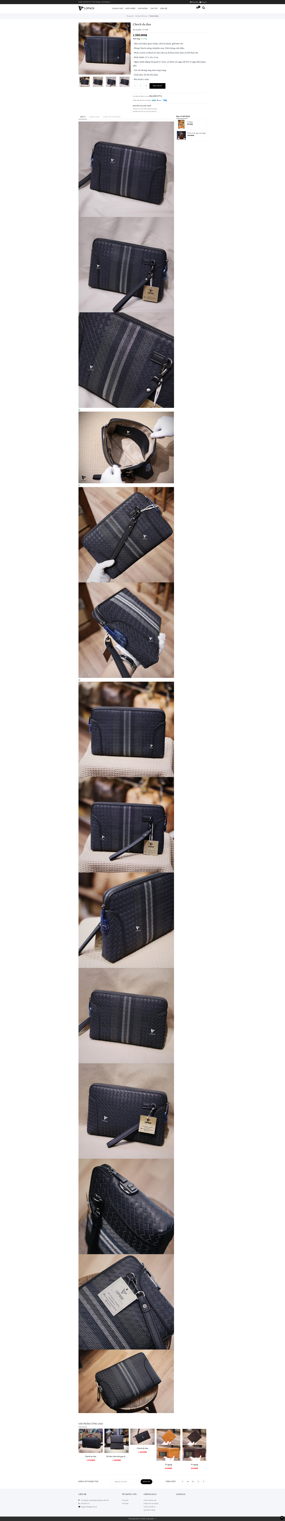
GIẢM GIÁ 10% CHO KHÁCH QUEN (145, 109)
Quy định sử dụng (149, 1510)
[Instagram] (198, 1481)
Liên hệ (163, 8)
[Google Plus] (193, 1481)
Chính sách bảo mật (150, 1500)
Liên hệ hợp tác (106, 2)
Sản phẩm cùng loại (90, 1424)
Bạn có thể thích (183, 117)
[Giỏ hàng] (197, 8)
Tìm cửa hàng (96, 2)
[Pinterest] (203, 1481)
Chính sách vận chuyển (151, 1503)
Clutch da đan (90, 1457)
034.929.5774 (87, 2)
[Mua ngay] (96, 1440)
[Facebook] (182, 1481)
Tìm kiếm (125, 1500)
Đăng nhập (194, 2)
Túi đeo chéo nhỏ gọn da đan (116, 1457)
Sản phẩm (142, 8)
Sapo (155, 1518)
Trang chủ (117, 8)
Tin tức (154, 8)
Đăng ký (204, 2)
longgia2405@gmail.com (89, 1507)
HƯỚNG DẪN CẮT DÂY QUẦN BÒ (144, 111)
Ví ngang (190, 122)
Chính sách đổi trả (150, 1507)
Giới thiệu (130, 8)
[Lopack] (86, 8)
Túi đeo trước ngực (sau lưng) (196, 133)
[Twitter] (188, 1481)
